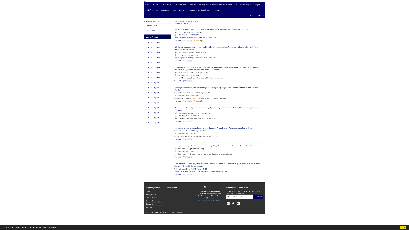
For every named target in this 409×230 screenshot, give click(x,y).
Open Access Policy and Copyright (247, 5)
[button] (57, 227)
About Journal (151, 195)
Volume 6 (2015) (154, 98)
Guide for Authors (151, 10)
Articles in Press (151, 26)
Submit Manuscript (180, 10)
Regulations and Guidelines (200, 10)
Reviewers (165, 10)
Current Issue (150, 30)
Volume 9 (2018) (154, 83)
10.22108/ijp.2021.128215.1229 (188, 75)
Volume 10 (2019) (154, 78)
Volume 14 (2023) (154, 58)
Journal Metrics (181, 5)
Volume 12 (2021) (154, 68)
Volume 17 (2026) (154, 43)
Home (147, 5)
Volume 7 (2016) (154, 93)
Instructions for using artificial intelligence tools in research (211, 5)
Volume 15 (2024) (154, 53)
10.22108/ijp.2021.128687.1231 (188, 55)
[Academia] (233, 203)
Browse (155, 5)
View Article (177, 40)
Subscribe (258, 197)
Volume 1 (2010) (154, 123)
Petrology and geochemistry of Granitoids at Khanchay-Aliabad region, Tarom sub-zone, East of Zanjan (213, 128)
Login (251, 15)
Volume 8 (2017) (154, 88)
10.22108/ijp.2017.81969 (185, 151)
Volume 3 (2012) (154, 113)
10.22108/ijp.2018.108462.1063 (188, 116)
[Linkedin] (228, 203)
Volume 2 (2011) (154, 118)
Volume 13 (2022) (154, 63)
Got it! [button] (403, 227)
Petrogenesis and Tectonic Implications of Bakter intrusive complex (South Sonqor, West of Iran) (211, 29)
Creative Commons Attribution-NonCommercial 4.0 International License (209, 196)
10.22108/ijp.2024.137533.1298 (188, 35)
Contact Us (218, 10)
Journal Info (167, 5)
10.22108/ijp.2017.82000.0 (186, 134)
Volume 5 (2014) (154, 103)
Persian (261, 15)
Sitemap (149, 207)
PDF (188, 40)
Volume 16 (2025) (154, 48)
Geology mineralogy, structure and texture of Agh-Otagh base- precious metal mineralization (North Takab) (215, 146)
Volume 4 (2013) (154, 108)
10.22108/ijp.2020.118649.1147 (188, 96)
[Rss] (238, 203)
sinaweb (181, 212)
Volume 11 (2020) (154, 73)
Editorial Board (151, 198)
